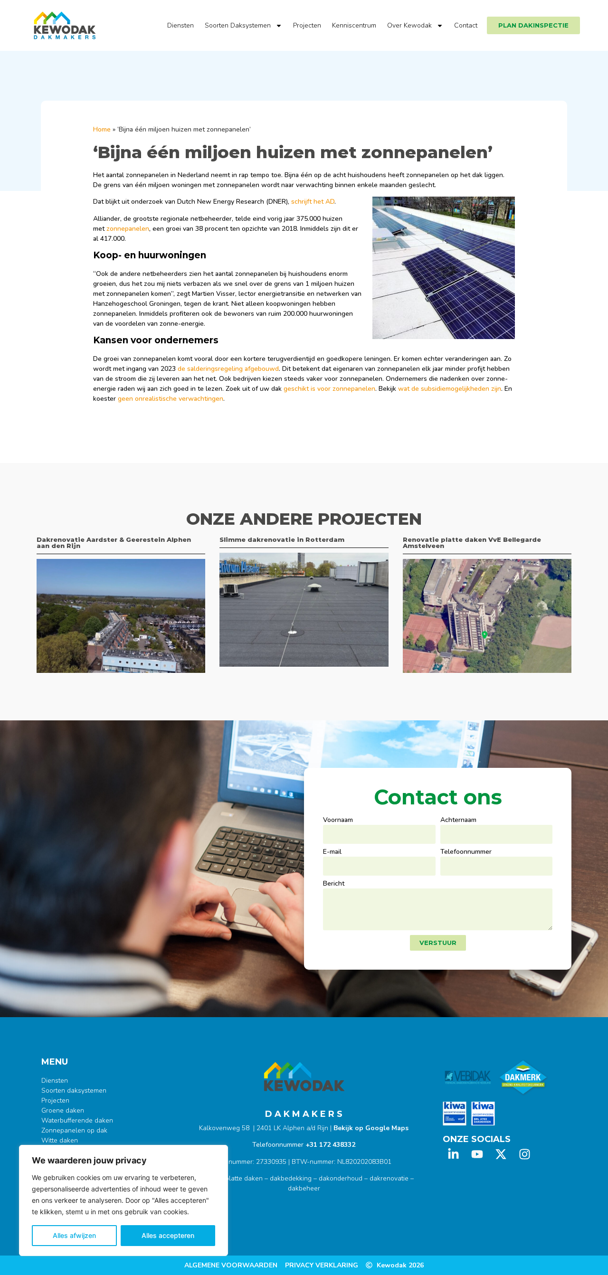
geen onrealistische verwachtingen (170, 398)
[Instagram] (524, 1154)
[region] (123, 1200)
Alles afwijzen (74, 1235)
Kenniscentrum (354, 25)
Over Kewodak (409, 25)
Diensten (180, 25)
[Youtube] (477, 1154)
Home (102, 129)
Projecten (307, 25)
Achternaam (458, 820)
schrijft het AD (312, 201)
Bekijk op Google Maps (370, 1128)
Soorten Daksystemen (238, 25)
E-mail (332, 852)
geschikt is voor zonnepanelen (329, 388)
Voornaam (338, 820)
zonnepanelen (127, 228)
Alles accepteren (168, 1235)
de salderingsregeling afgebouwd (228, 368)
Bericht (333, 884)
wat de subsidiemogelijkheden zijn (449, 388)
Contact (465, 25)
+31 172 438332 (330, 1144)
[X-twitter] (501, 1154)
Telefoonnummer (466, 852)
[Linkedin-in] (453, 1154)
